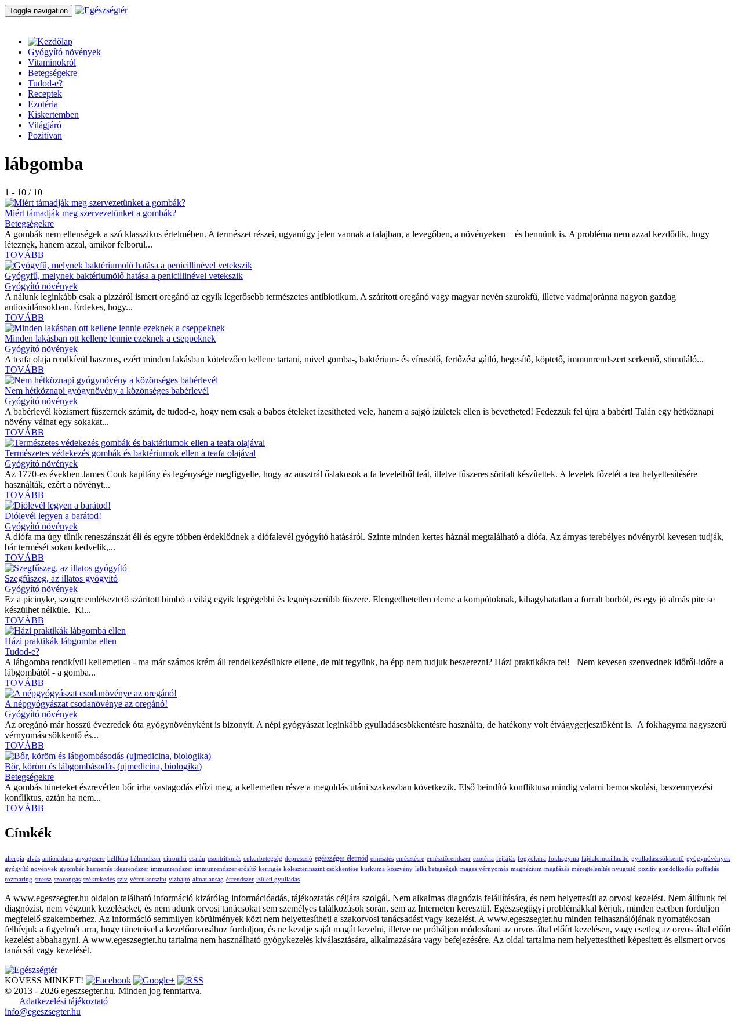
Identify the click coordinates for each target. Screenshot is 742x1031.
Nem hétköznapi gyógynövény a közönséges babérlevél (107, 390)
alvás (33, 858)
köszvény (400, 869)
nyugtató (624, 869)
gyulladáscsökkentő (657, 858)
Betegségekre (52, 73)
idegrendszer (131, 869)
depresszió (298, 858)
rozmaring (18, 879)
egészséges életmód (341, 858)
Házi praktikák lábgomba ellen (61, 641)
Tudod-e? (45, 83)
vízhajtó (179, 879)
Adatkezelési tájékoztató (63, 1001)
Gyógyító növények (64, 52)
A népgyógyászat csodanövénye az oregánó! (86, 704)
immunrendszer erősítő (225, 869)
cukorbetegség (262, 858)
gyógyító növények (31, 869)
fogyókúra (532, 858)
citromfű (175, 858)
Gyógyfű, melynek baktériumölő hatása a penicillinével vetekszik (124, 276)
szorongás (67, 879)
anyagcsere (90, 858)
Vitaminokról (52, 62)
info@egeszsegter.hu (43, 1012)
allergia (14, 858)
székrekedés (99, 879)
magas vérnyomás (484, 869)
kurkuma (373, 869)
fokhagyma (563, 858)
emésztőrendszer (449, 858)
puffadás (707, 869)
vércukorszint (148, 879)
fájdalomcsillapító (605, 858)
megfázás (556, 869)
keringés (270, 869)
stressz (43, 879)
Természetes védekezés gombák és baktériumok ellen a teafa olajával (130, 453)
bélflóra (117, 858)
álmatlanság (208, 879)
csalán (197, 858)
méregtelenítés (591, 869)
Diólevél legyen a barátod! (53, 516)
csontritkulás (224, 858)
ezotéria (483, 858)
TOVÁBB (24, 255)
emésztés (382, 858)
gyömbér (72, 869)
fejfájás (505, 858)
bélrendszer (145, 858)
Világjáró (44, 125)
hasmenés (99, 869)
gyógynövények (708, 858)
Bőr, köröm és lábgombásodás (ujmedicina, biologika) (103, 766)
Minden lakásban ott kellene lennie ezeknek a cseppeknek (110, 338)
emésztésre (410, 858)
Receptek (45, 94)
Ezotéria (43, 104)
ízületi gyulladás (278, 879)
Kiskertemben (53, 114)
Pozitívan (45, 135)
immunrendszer (171, 869)
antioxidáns (57, 858)
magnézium (526, 869)
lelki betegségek (436, 869)
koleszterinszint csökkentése (320, 869)
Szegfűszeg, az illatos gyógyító (61, 578)
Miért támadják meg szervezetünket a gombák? (90, 213)
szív (122, 879)
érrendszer (240, 879)
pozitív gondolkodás (665, 869)
